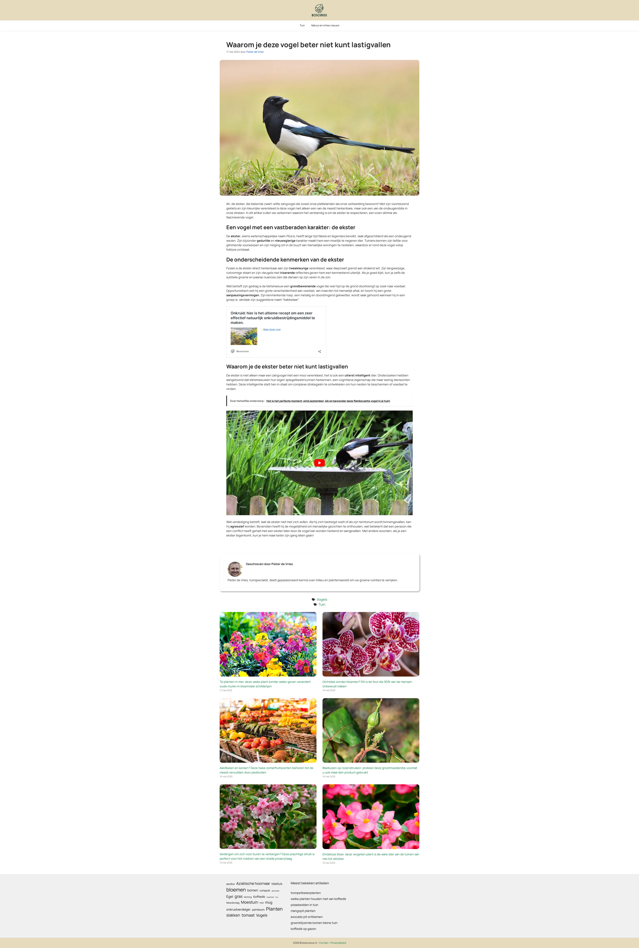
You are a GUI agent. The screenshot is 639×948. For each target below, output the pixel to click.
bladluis (277, 884)
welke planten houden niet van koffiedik (318, 899)
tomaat (248, 915)
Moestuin (249, 902)
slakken (233, 915)
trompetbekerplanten (306, 893)
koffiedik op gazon (303, 929)
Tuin (302, 25)
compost (265, 890)
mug (268, 902)
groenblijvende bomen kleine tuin (314, 923)
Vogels (322, 599)
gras (238, 896)
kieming (248, 896)
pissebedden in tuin (304, 905)
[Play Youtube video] (319, 463)
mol (262, 902)
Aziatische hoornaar (253, 883)
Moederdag (232, 902)
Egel (229, 896)
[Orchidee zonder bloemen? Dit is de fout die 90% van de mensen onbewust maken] (370, 674)
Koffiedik (259, 897)
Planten (274, 909)
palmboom (258, 909)
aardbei (230, 883)
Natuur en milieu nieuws (325, 25)
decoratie (275, 891)
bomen (252, 890)
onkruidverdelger (238, 909)
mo (277, 897)
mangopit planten (303, 911)
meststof (270, 897)
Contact (323, 943)
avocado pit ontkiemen (307, 917)
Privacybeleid (338, 943)
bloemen (236, 889)
